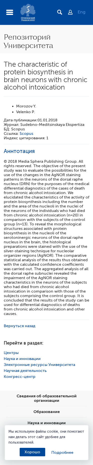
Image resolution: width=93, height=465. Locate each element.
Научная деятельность (25, 370)
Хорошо (32, 452)
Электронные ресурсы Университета (39, 364)
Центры (11, 353)
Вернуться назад (19, 326)
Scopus (26, 133)
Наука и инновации (22, 359)
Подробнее (62, 452)
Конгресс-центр (19, 376)
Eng (82, 11)
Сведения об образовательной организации (47, 398)
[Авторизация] (73, 12)
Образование (46, 412)
